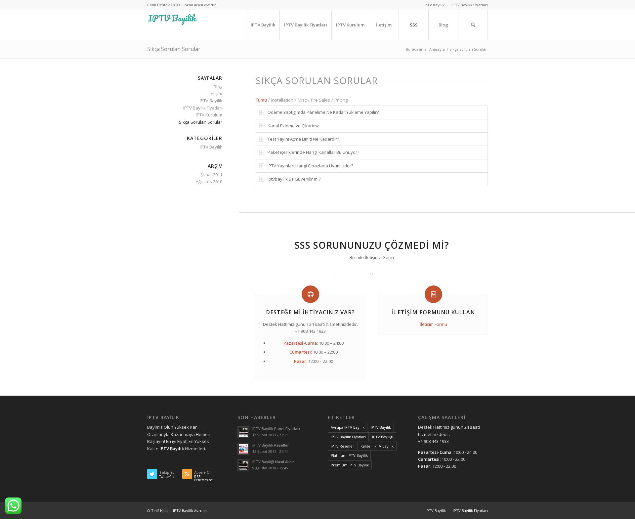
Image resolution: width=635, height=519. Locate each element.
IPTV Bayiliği (382, 436)
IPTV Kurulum (209, 115)
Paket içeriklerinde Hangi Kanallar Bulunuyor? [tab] (313, 152)
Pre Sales (320, 100)
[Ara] (473, 25)
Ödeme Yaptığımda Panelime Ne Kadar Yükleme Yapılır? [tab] (323, 112)
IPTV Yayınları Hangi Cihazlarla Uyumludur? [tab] (310, 166)
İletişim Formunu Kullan (433, 312)
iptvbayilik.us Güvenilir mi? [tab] (294, 179)
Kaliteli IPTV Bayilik (377, 446)
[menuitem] (434, 5)
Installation (282, 100)
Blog (218, 87)
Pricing (341, 100)
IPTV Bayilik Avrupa (190, 510)
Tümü (261, 100)
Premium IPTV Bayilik (350, 464)
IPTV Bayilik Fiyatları (469, 4)
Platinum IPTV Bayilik (349, 455)
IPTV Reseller (342, 446)
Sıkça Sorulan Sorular (173, 49)
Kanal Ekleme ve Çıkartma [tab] (293, 126)
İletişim (215, 94)
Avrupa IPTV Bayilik (347, 427)
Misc (302, 100)
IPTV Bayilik (434, 4)
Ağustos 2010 (209, 182)
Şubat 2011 (211, 175)
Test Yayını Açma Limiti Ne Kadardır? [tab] (303, 139)
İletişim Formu (433, 324)
